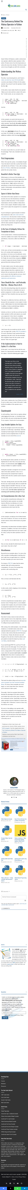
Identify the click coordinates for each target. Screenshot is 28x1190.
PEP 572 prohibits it (21, 331)
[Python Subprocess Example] (7, 811)
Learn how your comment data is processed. (13, 904)
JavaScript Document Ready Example (9, 1126)
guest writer (10, 964)
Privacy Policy (17, 748)
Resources (3, 1086)
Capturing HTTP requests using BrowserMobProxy (21, 859)
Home (3, 14)
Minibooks (3, 1083)
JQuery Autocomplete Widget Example (10, 1116)
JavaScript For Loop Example (8, 1118)
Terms (14, 748)
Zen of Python (6, 167)
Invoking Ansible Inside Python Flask (7, 859)
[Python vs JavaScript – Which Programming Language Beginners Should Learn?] (21, 830)
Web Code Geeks (5, 1102)
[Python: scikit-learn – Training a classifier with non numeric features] (7, 870)
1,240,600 (17, 949)
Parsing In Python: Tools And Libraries (6, 838)
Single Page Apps (5, 1111)
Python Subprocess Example (6, 819)
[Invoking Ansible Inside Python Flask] (7, 851)
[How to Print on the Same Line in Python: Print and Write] (21, 811)
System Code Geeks (6, 1100)
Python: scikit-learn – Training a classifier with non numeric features (7, 879)
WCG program (6, 728)
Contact (14, 1179)
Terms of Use (15, 1176)
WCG (14, 962)
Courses (3, 1081)
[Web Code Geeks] (14, 5)
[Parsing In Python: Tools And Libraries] (7, 830)
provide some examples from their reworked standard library (13, 682)
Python (7, 14)
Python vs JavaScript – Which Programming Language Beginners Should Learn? (20, 839)
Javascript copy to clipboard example (9, 1113)
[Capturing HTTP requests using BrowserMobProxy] (21, 851)
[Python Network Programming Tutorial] (21, 870)
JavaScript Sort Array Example (8, 1124)
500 (21, 951)
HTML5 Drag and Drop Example (8, 1131)
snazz (18, 394)
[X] (14, 797)
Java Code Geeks (5, 1097)
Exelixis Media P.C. (6, 1176)
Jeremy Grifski (6, 28)
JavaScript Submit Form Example (8, 1134)
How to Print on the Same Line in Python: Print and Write (21, 819)
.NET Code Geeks (5, 1094)
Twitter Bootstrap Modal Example (8, 1121)
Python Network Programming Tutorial (20, 878)
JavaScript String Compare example (9, 1129)
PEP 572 (10, 563)
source (18, 435)
